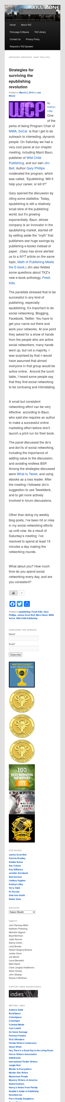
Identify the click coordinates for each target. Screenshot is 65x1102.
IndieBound (14, 1057)
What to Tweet (27, 473)
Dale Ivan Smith (17, 895)
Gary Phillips (36, 168)
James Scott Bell (26, 615)
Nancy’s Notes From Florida (23, 1087)
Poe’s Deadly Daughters (21, 1098)
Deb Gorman (15, 876)
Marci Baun (42, 615)
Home (13, 24)
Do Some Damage (18, 1032)
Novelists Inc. (16, 1094)
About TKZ (26, 24)
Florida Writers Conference (23, 1043)
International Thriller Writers (23, 1061)
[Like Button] (13, 593)
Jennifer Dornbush (18, 873)
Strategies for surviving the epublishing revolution (21, 78)
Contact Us (15, 39)
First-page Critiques (19, 31)
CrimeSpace (15, 1017)
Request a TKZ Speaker (21, 46)
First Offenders (16, 1039)
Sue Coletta (15, 865)
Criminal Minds (16, 1024)
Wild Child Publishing (26, 618)
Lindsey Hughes (17, 880)
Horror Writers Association (23, 1054)
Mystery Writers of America (23, 1080)
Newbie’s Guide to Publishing (23, 1091)
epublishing (24, 611)
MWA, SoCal (18, 131)
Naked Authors (16, 1083)
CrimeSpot (14, 1020)
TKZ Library (40, 31)
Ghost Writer (15, 1046)
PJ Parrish (14, 891)
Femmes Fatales (17, 1035)
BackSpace (15, 1013)
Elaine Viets (15, 899)
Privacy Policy (33, 39)
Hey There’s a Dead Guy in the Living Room (31, 1050)
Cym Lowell (15, 1028)
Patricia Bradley (17, 858)
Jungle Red (14, 1065)
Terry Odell (14, 887)
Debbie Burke (16, 862)
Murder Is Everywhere (20, 1069)
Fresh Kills (36, 611)
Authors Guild (16, 1009)
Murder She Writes (18, 1072)
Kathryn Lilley (16, 884)
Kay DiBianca (16, 869)
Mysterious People (18, 1076)
